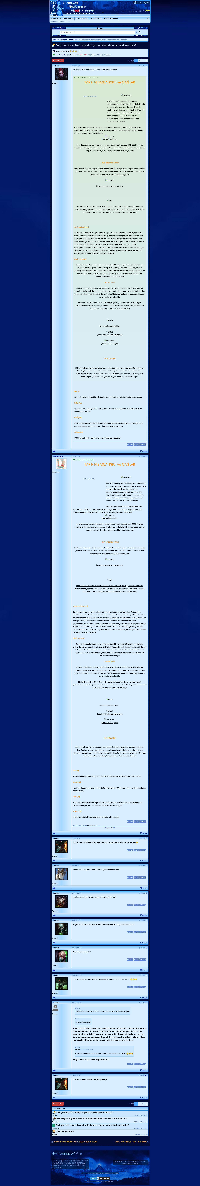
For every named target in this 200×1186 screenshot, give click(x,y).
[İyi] (78, 51)
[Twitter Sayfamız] (81, 1154)
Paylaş (137, 444)
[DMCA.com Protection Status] (100, 1180)
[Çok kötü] (70, 51)
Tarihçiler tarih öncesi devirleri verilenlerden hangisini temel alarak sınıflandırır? (92, 1125)
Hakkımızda (126, 1163)
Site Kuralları (130, 1161)
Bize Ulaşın (136, 1163)
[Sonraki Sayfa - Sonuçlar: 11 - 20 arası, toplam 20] (146, 60)
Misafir (147, 10)
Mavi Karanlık (63, 1160)
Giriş (147, 2)
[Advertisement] (89, 111)
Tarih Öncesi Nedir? (65, 1131)
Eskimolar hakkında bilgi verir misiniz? (131, 1142)
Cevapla (144, 451)
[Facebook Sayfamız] (77, 1154)
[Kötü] (73, 51)
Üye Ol (138, 2)
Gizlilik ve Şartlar (141, 1161)
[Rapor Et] (54, 451)
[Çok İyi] (81, 51)
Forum (56, 40)
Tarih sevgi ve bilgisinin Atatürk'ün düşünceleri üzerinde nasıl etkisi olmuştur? (91, 1118)
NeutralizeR (115, 1173)
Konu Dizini (120, 1161)
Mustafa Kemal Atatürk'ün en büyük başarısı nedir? (75, 1142)
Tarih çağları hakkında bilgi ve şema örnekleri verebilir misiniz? (85, 1112)
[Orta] (75, 51)
